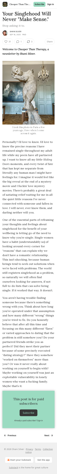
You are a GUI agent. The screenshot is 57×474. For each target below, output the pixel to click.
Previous (12, 435)
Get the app (43, 459)
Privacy (29, 449)
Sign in (50, 4)
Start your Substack (20, 459)
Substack (13, 467)
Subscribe (39, 4)
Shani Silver (15, 31)
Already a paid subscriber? (28, 420)
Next (46, 435)
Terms (38, 449)
